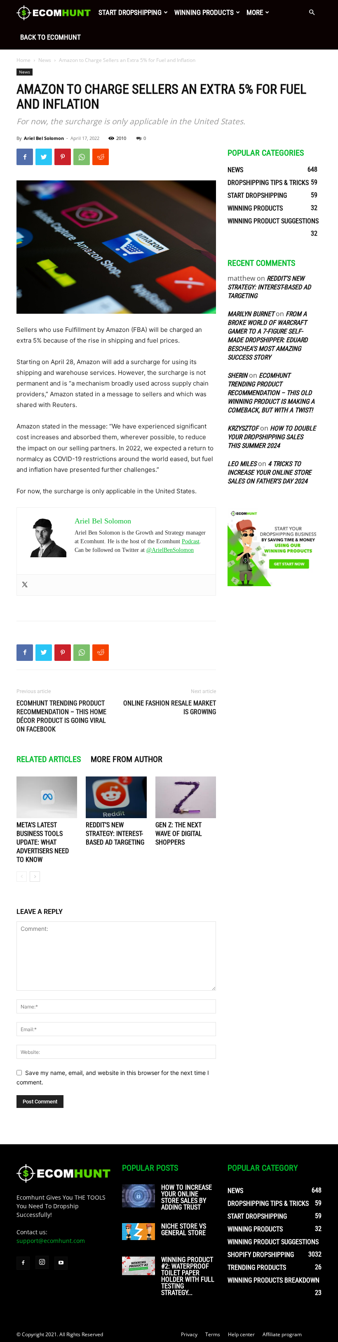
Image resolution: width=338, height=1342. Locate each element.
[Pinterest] (62, 157)
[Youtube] (61, 1263)
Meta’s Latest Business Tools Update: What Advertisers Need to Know (42, 842)
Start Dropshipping (130, 12)
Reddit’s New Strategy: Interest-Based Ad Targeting (115, 833)
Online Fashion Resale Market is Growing (169, 707)
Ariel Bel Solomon (44, 138)
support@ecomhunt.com (50, 1241)
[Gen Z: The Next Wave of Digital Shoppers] (185, 797)
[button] (312, 13)
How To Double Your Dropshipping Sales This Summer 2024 (272, 437)
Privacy (189, 1334)
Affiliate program (282, 1334)
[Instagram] (42, 1262)
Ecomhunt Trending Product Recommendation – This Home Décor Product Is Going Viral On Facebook (61, 716)
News (44, 60)
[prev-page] (21, 876)
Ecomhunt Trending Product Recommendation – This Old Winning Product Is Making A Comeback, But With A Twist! (271, 393)
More (254, 12)
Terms (212, 1334)
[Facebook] (24, 157)
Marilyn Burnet (251, 314)
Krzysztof (243, 428)
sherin (237, 375)
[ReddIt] (100, 157)
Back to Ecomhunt (50, 37)
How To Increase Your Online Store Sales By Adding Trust (186, 1197)
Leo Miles (242, 464)
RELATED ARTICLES (48, 759)
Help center (241, 1334)
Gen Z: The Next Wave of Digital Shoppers (178, 833)
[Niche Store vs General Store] (138, 1231)
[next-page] (35, 876)
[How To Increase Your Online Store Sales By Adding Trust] (138, 1195)
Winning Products (204, 12)
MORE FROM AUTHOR (126, 759)
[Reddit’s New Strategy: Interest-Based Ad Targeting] (116, 797)
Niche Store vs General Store (183, 1229)
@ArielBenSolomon (170, 550)
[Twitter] (43, 157)
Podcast (191, 541)
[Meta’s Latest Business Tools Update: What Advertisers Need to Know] (46, 797)
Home (23, 60)
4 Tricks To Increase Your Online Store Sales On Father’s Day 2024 (269, 472)
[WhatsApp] (81, 157)
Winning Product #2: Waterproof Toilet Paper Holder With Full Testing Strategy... (187, 1276)
